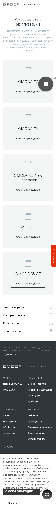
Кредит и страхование (40, 389)
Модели (7, 378)
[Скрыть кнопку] (55, 78)
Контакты (8, 447)
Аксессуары (34, 395)
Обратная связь (36, 432)
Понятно (13, 502)
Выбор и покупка (37, 383)
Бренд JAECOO (35, 421)
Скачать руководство (28, 91)
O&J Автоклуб (10, 427)
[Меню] (51, 4)
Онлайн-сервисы (36, 438)
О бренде (33, 415)
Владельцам (9, 409)
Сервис (7, 415)
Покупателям (35, 378)
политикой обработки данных (21, 461)
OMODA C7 (9, 389)
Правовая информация (40, 427)
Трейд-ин (33, 401)
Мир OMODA (34, 409)
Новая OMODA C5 (12, 383)
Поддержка (9, 421)
